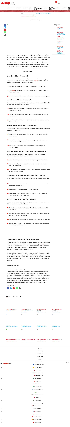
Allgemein (59, 8)
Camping (36, 80)
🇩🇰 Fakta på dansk (37, 375)
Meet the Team (40, 353)
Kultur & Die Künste (30, 8)
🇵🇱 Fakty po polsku (37, 408)
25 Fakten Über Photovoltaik (41, 326)
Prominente (19, 8)
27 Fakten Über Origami (56, 326)
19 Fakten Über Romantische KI (26, 342)
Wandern (43, 244)
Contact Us (40, 359)
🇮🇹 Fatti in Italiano (37, 370)
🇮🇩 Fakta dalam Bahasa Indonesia (37, 394)
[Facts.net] (7, 2)
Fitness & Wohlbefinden (52, 8)
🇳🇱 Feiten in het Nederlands (37, 405)
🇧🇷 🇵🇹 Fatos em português (37, 372)
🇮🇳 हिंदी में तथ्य (37, 392)
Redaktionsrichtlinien (47, 13)
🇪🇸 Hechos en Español (37, 367)
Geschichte (64, 8)
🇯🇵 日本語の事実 (37, 397)
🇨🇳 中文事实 (37, 425)
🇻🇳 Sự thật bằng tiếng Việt (37, 419)
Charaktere (25, 8)
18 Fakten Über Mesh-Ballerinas (11, 326)
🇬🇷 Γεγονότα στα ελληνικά (37, 389)
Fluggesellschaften (10, 8)
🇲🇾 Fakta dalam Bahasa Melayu (37, 403)
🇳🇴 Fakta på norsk (37, 381)
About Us (40, 348)
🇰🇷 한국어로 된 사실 (37, 400)
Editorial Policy (40, 350)
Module (13, 90)
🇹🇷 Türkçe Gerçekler (37, 422)
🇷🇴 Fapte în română (37, 411)
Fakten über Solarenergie (36, 19)
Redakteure (15, 278)
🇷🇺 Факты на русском (37, 414)
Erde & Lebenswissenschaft (38, 8)
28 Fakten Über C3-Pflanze (26, 326)
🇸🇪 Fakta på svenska (37, 378)
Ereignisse (46, 8)
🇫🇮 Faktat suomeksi (37, 383)
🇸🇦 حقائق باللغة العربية (37, 386)
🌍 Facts (37, 361)
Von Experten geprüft (39, 13)
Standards (15, 276)
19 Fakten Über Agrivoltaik (10, 310)
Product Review (40, 356)
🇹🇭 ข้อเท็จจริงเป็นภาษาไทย (37, 416)
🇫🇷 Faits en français (37, 364)
